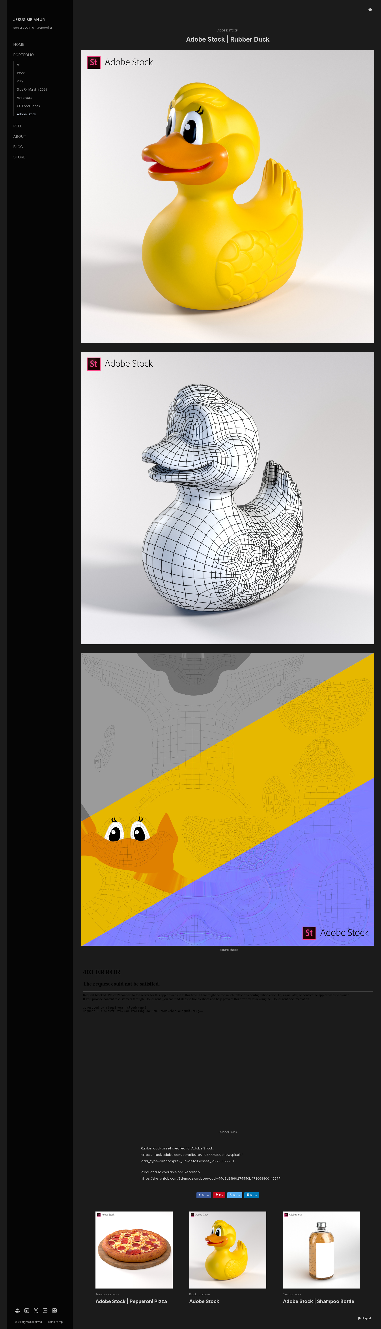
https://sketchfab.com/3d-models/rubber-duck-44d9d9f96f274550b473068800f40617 (210, 1178)
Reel (17, 126)
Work (21, 73)
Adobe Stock (26, 114)
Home (18, 44)
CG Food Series (28, 106)
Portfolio (23, 55)
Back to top (55, 1321)
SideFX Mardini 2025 (32, 89)
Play (20, 81)
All (18, 64)
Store (19, 157)
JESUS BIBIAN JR (29, 19)
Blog (18, 147)
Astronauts (24, 97)
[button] (364, 1318)
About (19, 136)
